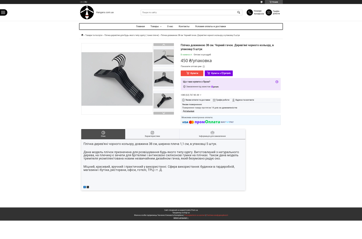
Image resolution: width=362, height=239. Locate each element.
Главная (140, 26)
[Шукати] (238, 12)
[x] (88, 187)
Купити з (216, 73)
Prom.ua (194, 210)
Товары (154, 26)
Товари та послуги (93, 35)
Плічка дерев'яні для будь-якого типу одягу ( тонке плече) (131, 35)
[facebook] (84, 187)
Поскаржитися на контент (194, 215)
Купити (194, 73)
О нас (170, 26)
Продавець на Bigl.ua (181, 213)
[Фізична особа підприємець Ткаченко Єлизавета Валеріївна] (87, 12)
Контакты (184, 26)
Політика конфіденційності (217, 215)
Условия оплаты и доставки (210, 26)
